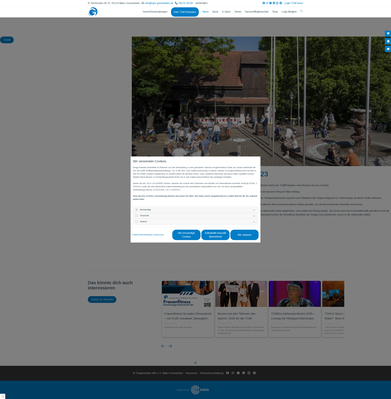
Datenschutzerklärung (142, 235)
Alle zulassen (244, 235)
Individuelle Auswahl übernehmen (215, 235)
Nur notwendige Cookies (186, 235)
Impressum (159, 235)
